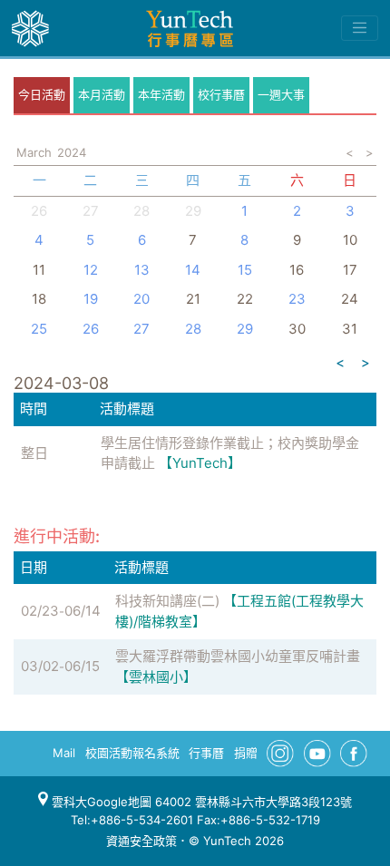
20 (141, 298)
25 (39, 328)
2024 (71, 152)
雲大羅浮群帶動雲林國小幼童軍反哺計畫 (237, 656)
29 (245, 328)
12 (90, 269)
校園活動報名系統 (132, 752)
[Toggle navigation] (359, 28)
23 (297, 298)
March (34, 152)
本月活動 (101, 94)
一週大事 (281, 94)
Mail (64, 752)
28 (141, 210)
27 (91, 210)
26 (39, 210)
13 (142, 269)
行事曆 (206, 752)
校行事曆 (221, 94)
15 (245, 269)
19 (90, 298)
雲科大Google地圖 (99, 801)
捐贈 (246, 752)
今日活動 (41, 94)
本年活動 (161, 94)
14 (192, 269)
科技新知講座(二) (167, 600)
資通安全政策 (141, 840)
